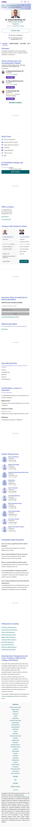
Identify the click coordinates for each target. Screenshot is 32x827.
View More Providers (15, 102)
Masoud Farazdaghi (13, 464)
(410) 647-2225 (7, 219)
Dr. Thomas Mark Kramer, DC (14, 81)
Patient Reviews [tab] (14, 43)
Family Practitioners (15, 724)
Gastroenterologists (15, 727)
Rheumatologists (15, 760)
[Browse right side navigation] (28, 2)
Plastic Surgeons (15, 751)
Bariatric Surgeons (15, 709)
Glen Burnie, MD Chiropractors (9, 627)
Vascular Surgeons (15, 764)
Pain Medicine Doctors (15, 746)
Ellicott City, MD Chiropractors (9, 647)
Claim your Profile (18, 21)
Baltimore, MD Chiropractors (8, 637)
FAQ (15, 780)
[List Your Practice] (25, 2)
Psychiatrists (15, 755)
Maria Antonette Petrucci (15, 503)
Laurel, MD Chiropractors (7, 644)
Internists (15, 731)
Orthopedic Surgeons (15, 744)
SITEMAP (15, 783)
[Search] (22, 2)
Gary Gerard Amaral (13, 519)
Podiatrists (15, 753)
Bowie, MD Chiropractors (7, 642)
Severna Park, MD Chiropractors (9, 630)
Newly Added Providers (15, 768)
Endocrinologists (15, 722)
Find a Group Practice (15, 773)
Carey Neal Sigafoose (14, 495)
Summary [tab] (5, 43)
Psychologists (15, 757)
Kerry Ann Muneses (13, 457)
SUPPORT (15, 776)
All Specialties (15, 766)
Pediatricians (15, 749)
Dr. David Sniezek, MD (12, 91)
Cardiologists (15, 711)
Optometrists (15, 742)
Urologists (15, 762)
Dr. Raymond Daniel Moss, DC (15, 71)
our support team (10, 696)
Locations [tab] (23, 43)
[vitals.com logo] (4, 1)
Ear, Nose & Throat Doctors (15, 720)
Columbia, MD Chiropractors (8, 649)
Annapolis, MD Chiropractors (8, 634)
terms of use (25, 797)
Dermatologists (15, 718)
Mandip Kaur (11, 480)
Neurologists (15, 733)
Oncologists (15, 738)
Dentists (15, 716)
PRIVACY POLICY (15, 786)
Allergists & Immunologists (15, 707)
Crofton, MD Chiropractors (8, 632)
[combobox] (15, 306)
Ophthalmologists (15, 740)
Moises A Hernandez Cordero (16, 527)
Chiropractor (4, 329)
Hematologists (15, 729)
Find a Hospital (15, 771)
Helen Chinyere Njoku (14, 511)
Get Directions (5, 216)
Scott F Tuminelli (12, 488)
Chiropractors (15, 713)
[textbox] (15, 306)
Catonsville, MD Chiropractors (8, 639)
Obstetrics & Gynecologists (15, 735)
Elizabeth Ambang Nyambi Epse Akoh (18, 472)
